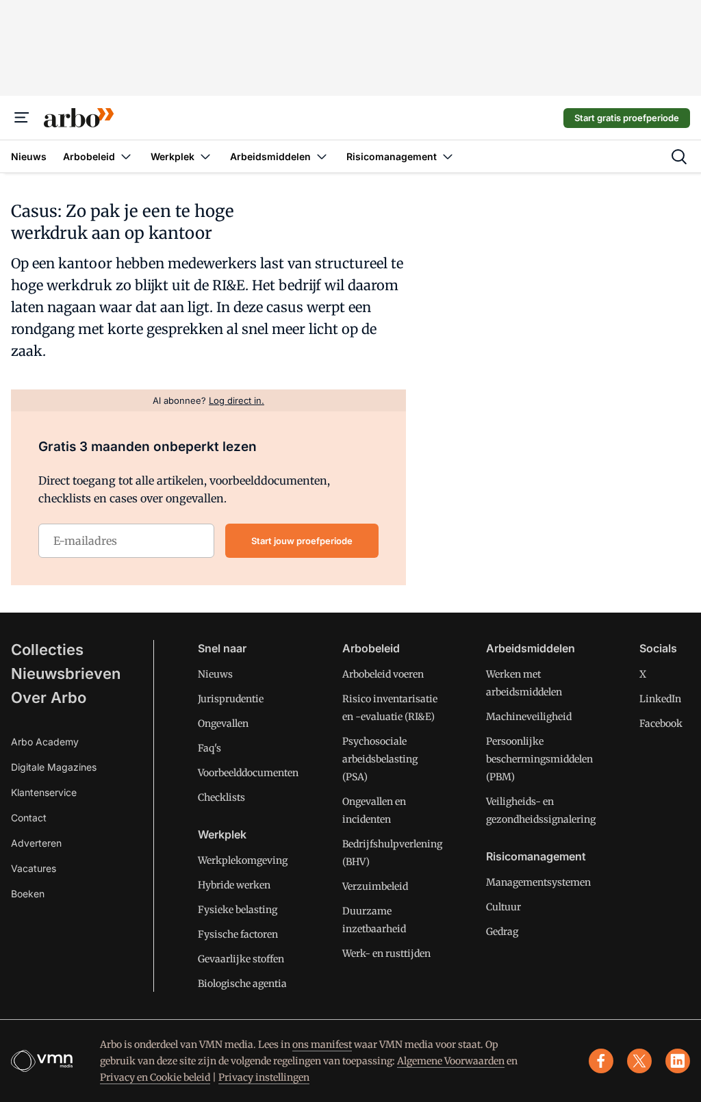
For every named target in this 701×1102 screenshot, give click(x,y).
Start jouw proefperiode (302, 540)
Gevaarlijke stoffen (241, 959)
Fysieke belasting (237, 910)
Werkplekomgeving (243, 860)
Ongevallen (223, 723)
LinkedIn (660, 699)
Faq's (209, 748)
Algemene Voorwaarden (451, 1061)
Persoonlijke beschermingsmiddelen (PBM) (539, 759)
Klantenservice (44, 792)
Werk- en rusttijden (386, 953)
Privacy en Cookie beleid (155, 1077)
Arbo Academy (45, 741)
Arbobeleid (371, 648)
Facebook (661, 723)
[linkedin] (677, 1061)
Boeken (27, 893)
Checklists (221, 797)
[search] (679, 157)
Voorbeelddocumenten (248, 773)
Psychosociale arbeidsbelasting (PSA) (380, 759)
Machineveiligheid (529, 716)
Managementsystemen (538, 882)
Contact (29, 817)
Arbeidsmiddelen (530, 648)
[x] (639, 1061)
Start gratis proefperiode (626, 117)
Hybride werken (234, 885)
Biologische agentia (242, 983)
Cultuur (503, 907)
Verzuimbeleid (375, 886)
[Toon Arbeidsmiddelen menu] (322, 156)
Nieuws (215, 674)
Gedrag (502, 931)
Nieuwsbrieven (65, 673)
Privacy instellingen (263, 1077)
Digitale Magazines (54, 767)
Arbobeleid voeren (383, 674)
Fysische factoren (238, 934)
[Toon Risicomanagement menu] (447, 156)
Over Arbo (48, 697)
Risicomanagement (536, 856)
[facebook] (601, 1061)
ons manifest (322, 1044)
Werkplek (222, 834)
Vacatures (33, 868)
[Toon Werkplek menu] (205, 156)
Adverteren (36, 843)
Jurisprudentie (231, 699)
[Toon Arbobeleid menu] (126, 156)
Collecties (47, 649)
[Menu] (22, 117)
